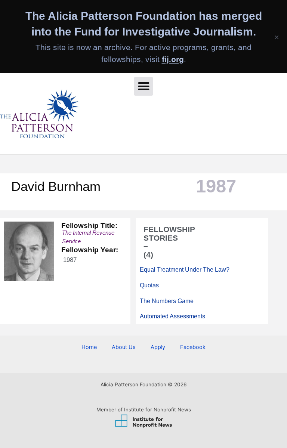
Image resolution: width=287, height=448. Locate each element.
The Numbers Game (167, 300)
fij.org (173, 59)
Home (89, 347)
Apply (158, 347)
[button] (143, 86)
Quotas (149, 285)
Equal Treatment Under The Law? (184, 269)
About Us (124, 347)
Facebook (193, 347)
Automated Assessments (172, 316)
